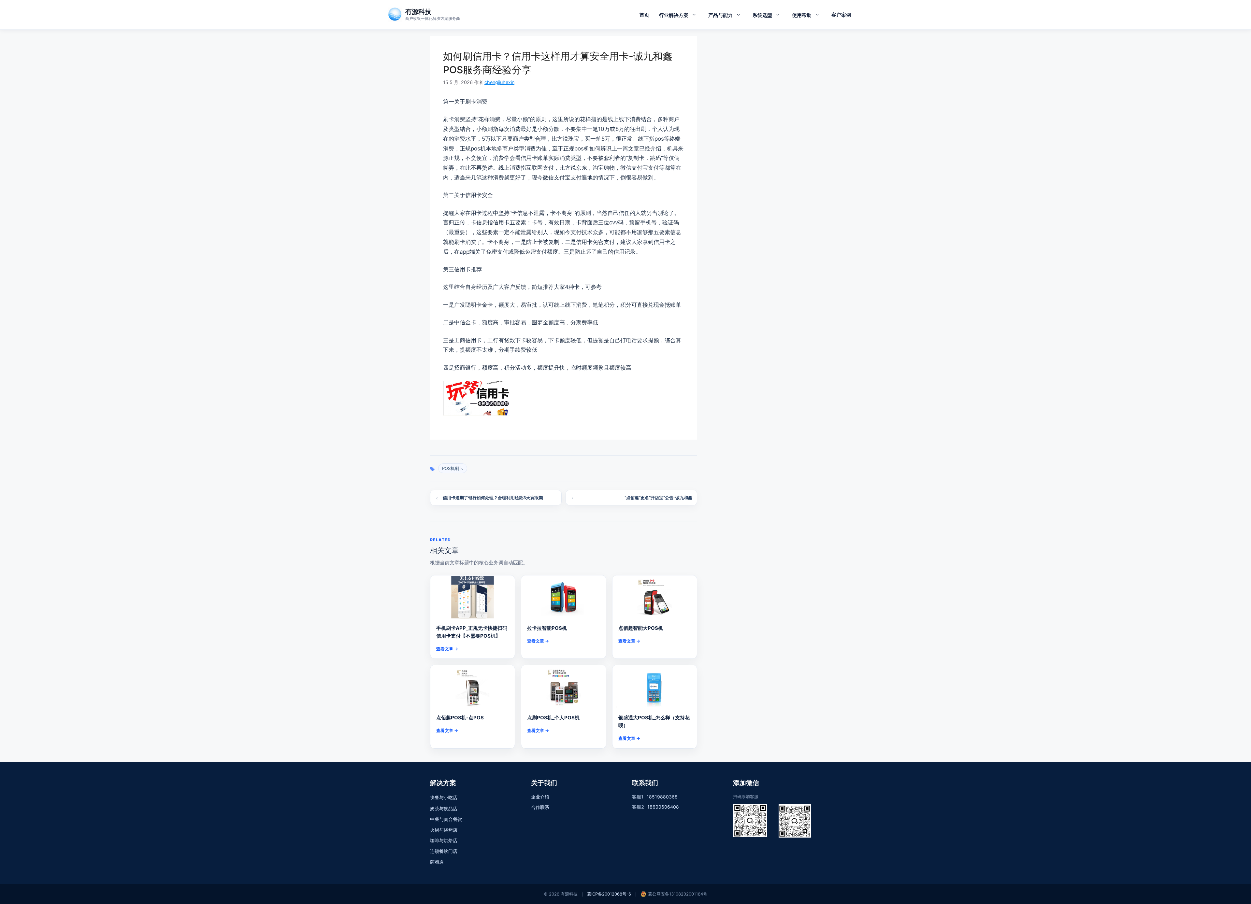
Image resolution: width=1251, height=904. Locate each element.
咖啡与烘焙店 (443, 840)
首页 (644, 15)
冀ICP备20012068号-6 (609, 894)
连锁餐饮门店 (443, 851)
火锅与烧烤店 (443, 830)
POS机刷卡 (452, 468)
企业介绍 (540, 796)
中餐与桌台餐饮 (446, 819)
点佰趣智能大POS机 (640, 628)
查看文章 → (447, 648)
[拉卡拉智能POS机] (563, 596)
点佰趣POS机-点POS (460, 717)
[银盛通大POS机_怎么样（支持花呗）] (654, 686)
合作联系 (540, 807)
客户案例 (841, 15)
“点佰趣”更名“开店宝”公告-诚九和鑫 (658, 497)
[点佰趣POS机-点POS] (472, 686)
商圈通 (437, 862)
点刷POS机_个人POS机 (553, 717)
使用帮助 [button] (802, 15)
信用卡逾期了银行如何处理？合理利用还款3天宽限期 (493, 497)
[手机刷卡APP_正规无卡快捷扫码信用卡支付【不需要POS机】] (472, 596)
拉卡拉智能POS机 (547, 628)
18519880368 (662, 796)
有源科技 (418, 12)
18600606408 (663, 807)
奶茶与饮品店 (443, 808)
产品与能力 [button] (720, 15)
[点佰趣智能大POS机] (654, 596)
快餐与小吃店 (443, 797)
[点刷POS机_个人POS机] (563, 686)
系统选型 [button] (762, 15)
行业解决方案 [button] (673, 15)
